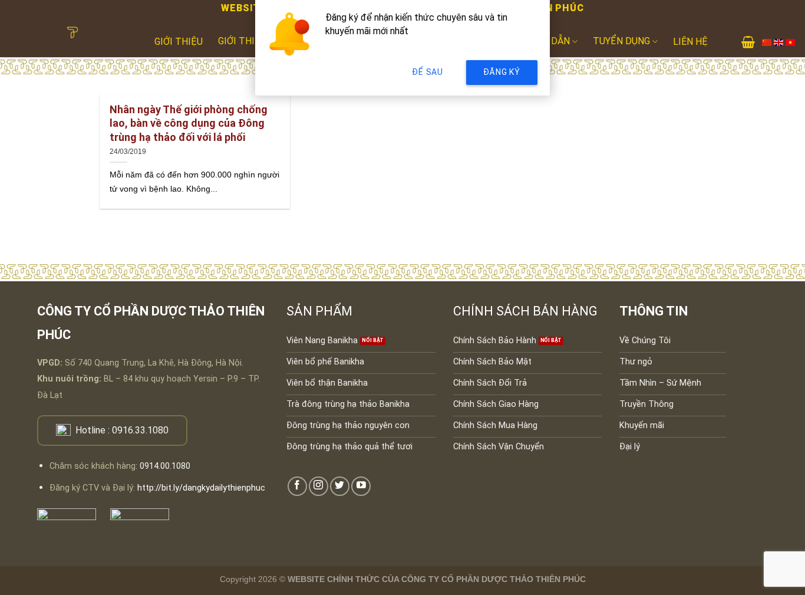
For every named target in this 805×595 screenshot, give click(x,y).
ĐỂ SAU (427, 72)
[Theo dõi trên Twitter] (339, 486)
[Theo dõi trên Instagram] (318, 486)
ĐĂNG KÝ (501, 72)
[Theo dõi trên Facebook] (297, 486)
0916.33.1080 (140, 430)
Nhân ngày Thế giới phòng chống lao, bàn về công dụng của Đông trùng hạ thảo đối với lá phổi (189, 123)
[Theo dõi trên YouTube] (361, 486)
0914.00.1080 (165, 466)
